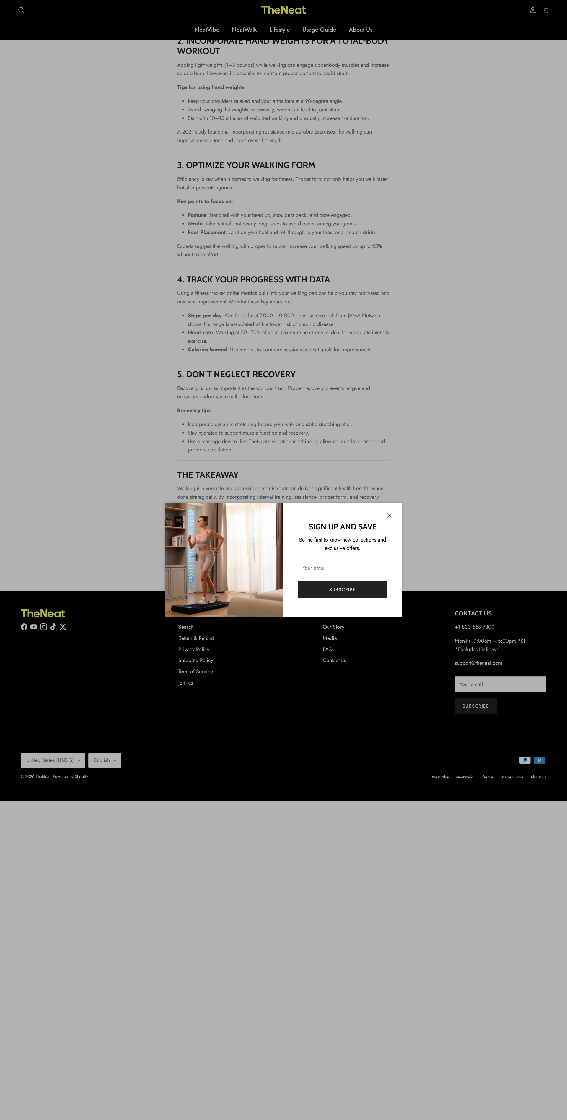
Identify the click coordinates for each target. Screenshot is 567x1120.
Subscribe (342, 589)
